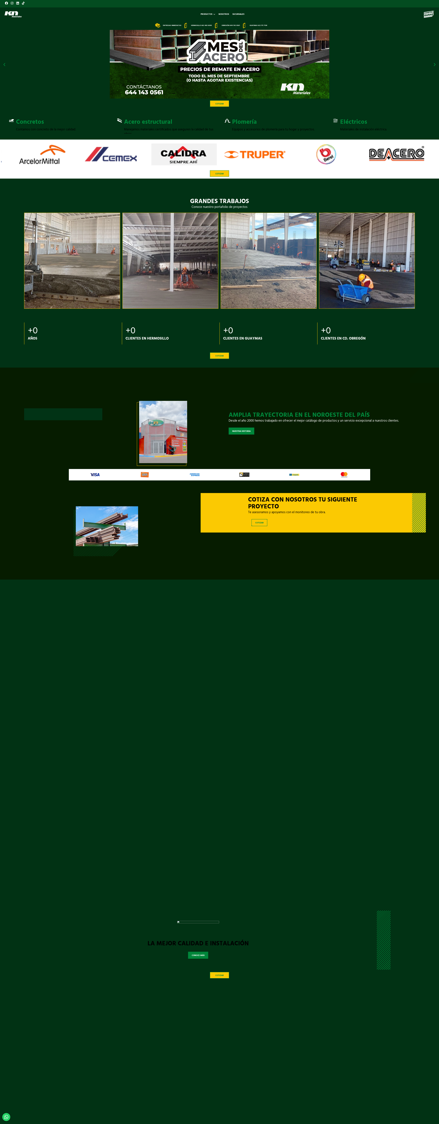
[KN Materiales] (13, 14)
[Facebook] (7, 1)
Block (350, 122)
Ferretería (32, 122)
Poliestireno (143, 122)
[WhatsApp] (6, 1117)
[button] (4, 65)
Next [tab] (434, 124)
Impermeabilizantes (262, 122)
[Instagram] (12, 1)
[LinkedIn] (18, 1)
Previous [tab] (4, 124)
